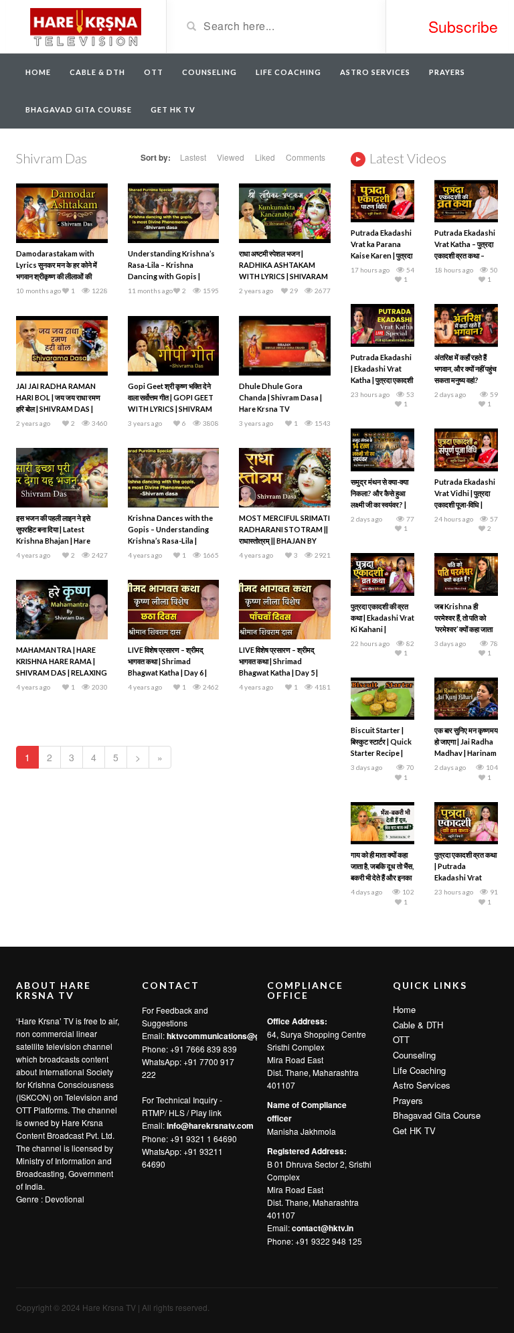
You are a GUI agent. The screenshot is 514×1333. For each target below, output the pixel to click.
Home (38, 72)
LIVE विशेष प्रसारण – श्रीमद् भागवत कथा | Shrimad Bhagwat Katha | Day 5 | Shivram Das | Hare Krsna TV (282, 672)
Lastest (193, 157)
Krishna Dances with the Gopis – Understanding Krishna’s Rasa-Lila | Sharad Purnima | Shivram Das (172, 541)
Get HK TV (173, 109)
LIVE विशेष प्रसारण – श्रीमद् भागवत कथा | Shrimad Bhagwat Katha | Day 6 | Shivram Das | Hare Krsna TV (171, 672)
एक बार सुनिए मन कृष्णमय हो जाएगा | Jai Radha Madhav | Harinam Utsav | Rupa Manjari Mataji (466, 753)
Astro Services (375, 72)
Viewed (230, 157)
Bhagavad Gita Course (78, 109)
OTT (153, 72)
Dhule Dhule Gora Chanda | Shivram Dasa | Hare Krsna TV (280, 397)
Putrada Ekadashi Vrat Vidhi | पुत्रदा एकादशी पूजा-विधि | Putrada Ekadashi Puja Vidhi (464, 504)
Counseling (209, 72)
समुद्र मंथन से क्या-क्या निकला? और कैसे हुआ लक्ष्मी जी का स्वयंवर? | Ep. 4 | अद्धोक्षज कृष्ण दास (379, 504)
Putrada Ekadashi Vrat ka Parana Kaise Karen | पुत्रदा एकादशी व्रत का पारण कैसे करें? (381, 255)
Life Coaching (288, 72)
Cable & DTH (97, 72)
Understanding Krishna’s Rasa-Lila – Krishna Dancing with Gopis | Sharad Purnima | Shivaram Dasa (171, 276)
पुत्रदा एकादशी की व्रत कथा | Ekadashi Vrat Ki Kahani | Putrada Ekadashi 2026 (382, 629)
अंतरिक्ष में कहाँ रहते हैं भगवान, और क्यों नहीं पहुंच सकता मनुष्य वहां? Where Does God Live (465, 380)
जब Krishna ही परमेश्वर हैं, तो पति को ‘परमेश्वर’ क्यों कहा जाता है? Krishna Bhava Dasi (463, 629)
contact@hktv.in (322, 1228)
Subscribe (463, 26)
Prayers (447, 72)
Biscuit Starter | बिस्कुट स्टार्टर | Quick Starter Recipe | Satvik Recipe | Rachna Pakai (381, 753)
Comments (305, 157)
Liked (265, 157)
